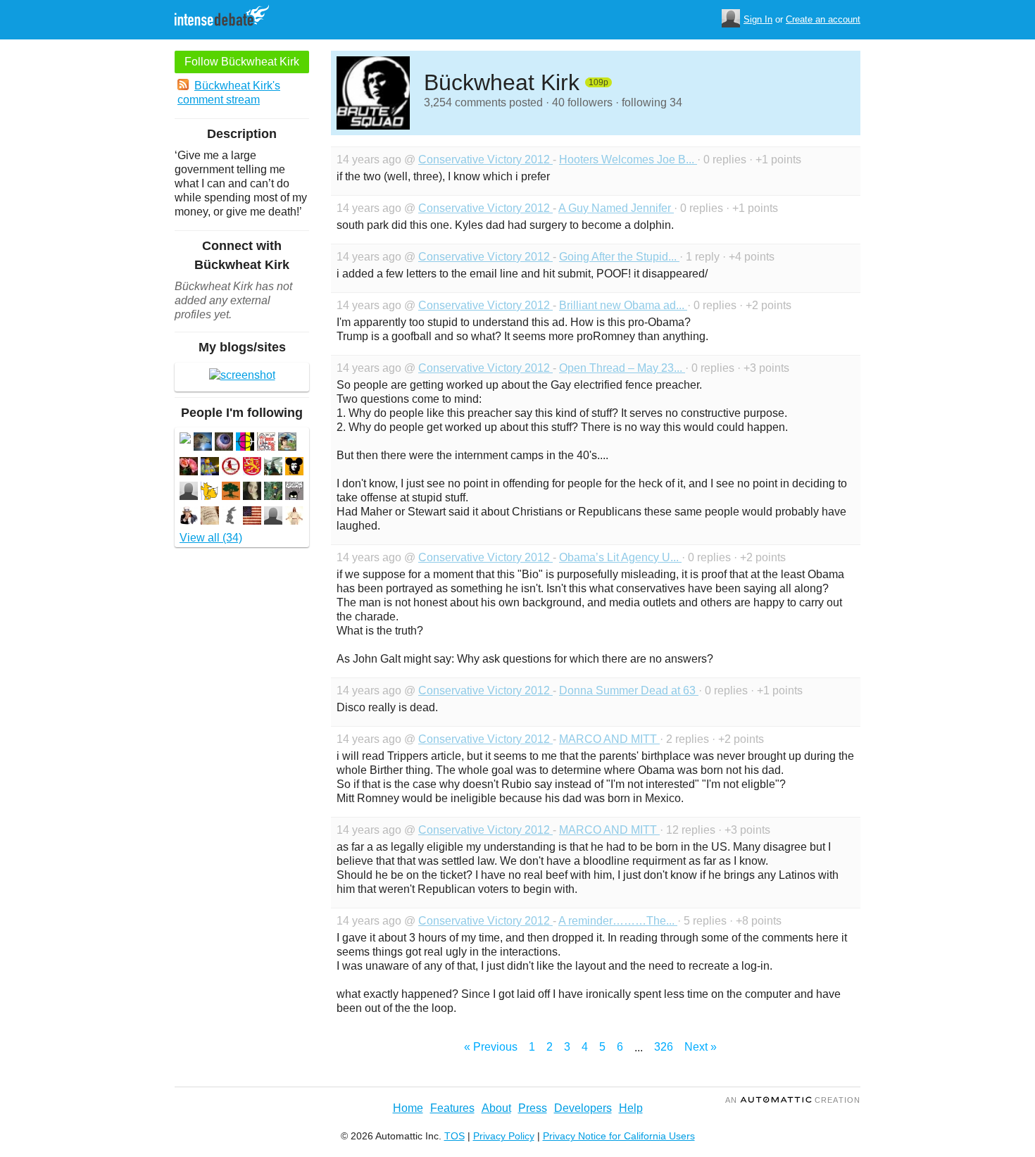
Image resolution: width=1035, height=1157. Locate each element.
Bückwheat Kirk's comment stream (228, 93)
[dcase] (273, 517)
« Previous (491, 1047)
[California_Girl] (189, 468)
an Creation (792, 1100)
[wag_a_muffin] (210, 493)
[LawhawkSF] (203, 443)
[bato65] (294, 468)
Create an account (823, 19)
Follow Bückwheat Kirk (241, 62)
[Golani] (231, 493)
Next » (700, 1047)
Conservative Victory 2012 (485, 159)
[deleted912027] (185, 439)
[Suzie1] (210, 517)
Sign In (758, 19)
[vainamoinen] (252, 468)
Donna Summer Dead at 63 (628, 690)
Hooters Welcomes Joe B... (628, 159)
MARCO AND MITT (609, 739)
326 (663, 1047)
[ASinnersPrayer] (252, 493)
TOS (454, 1136)
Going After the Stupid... (619, 257)
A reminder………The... (617, 921)
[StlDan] (231, 468)
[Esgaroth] (287, 443)
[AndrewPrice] (189, 517)
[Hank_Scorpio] (210, 468)
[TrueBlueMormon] (294, 517)
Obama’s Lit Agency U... (620, 557)
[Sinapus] (294, 493)
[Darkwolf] (273, 468)
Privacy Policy (503, 1136)
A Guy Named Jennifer (616, 208)
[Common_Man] (224, 443)
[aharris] (189, 493)
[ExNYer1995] (231, 517)
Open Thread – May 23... (622, 368)
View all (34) (211, 538)
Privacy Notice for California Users (619, 1136)
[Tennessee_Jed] (266, 443)
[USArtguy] (245, 443)
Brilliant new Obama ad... (623, 305)
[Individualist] (273, 493)
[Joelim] (252, 517)
